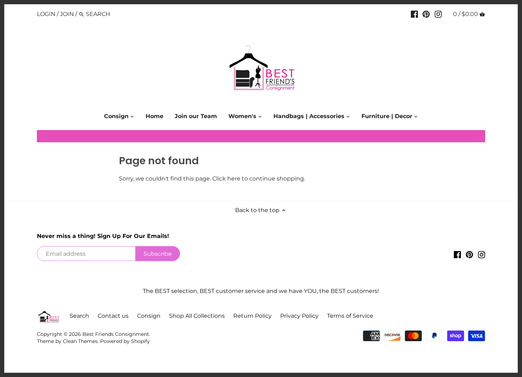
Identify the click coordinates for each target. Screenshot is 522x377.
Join (67, 14)
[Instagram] (438, 14)
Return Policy (252, 315)
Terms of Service (350, 315)
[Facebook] (414, 14)
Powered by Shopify (125, 341)
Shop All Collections (197, 315)
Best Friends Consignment (115, 334)
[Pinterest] (426, 14)
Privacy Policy (299, 315)
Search (79, 315)
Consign (149, 315)
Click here (226, 178)
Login (46, 14)
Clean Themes (80, 341)
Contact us (113, 315)
